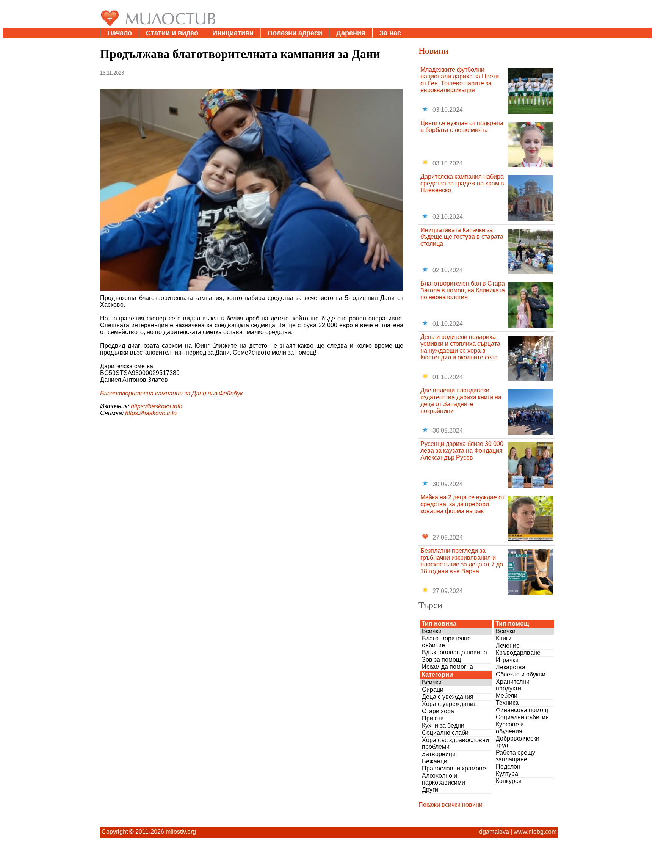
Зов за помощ (441, 659)
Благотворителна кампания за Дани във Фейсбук (171, 393)
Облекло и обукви (520, 674)
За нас (390, 33)
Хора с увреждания (449, 704)
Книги (504, 638)
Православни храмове (454, 768)
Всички (432, 631)
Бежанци (434, 761)
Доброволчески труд (517, 741)
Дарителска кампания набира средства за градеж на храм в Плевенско (462, 183)
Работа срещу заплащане (515, 756)
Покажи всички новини (450, 805)
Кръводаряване (518, 653)
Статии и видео (172, 33)
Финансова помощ (522, 710)
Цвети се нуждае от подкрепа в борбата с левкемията (461, 126)
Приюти (433, 718)
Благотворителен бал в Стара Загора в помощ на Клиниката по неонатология (462, 290)
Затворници (439, 754)
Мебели (506, 695)
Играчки (507, 660)
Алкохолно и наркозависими (443, 779)
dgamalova (494, 831)
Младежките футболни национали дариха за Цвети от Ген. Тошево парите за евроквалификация (459, 79)
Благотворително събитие (446, 641)
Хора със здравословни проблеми (455, 743)
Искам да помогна (447, 667)
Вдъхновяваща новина (454, 652)
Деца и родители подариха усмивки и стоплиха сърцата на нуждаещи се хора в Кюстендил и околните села (460, 347)
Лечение (508, 645)
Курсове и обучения (510, 727)
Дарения (350, 33)
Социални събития (522, 717)
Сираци (432, 689)
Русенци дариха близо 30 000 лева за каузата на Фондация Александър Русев (461, 451)
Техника (507, 703)
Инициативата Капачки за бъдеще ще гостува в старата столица (461, 237)
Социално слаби (445, 733)
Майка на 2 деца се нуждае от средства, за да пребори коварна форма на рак (462, 504)
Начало (119, 33)
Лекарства (510, 667)
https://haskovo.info (156, 406)
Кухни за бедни (443, 725)
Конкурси (509, 781)
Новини (433, 50)
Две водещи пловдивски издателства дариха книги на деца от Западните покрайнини (460, 400)
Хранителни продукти (513, 685)
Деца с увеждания (447, 697)
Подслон (508, 766)
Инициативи (233, 33)
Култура (507, 773)
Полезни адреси (295, 33)
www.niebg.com (535, 831)
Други (430, 789)
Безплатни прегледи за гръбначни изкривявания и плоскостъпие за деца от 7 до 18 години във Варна (461, 561)
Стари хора (438, 711)
